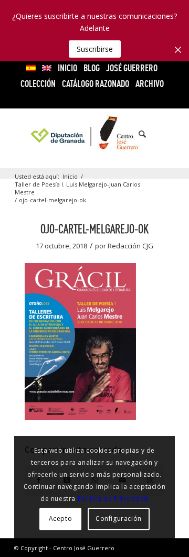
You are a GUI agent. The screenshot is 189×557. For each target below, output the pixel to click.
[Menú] (160, 134)
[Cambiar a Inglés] (46, 68)
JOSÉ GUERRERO (132, 67)
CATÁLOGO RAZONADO (95, 83)
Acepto (60, 518)
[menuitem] (31, 68)
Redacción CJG (130, 245)
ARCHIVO (149, 83)
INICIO (67, 67)
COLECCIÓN (38, 83)
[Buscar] (137, 134)
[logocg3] (94, 134)
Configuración (119, 518)
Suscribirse (95, 49)
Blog (91, 67)
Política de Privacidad (113, 498)
